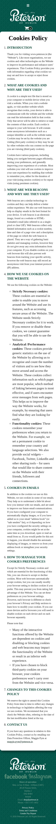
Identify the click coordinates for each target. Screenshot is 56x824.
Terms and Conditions (28, 810)
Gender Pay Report (28, 813)
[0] (26, 28)
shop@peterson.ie (31, 800)
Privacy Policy (28, 808)
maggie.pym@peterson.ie (20, 741)
